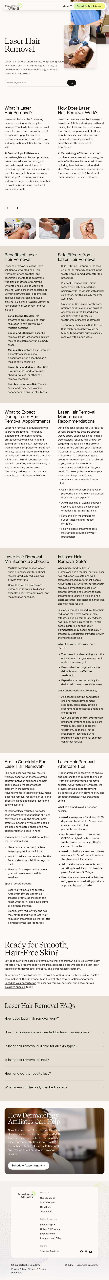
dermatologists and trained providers (26, 157)
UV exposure (94, 821)
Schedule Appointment (89, 6)
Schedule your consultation (20, 983)
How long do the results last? (28, 1073)
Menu (66, 6)
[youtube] (90, 1251)
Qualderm (35, 1265)
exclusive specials (15, 986)
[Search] (71, 83)
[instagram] (86, 1251)
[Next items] (17, 208)
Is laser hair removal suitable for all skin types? (41, 1046)
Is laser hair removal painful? (27, 1060)
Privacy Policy (18, 1269)
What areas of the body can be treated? (36, 1087)
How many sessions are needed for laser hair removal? (47, 1032)
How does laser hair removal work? (32, 1018)
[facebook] (81, 1251)
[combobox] (36, 82)
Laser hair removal (68, 119)
